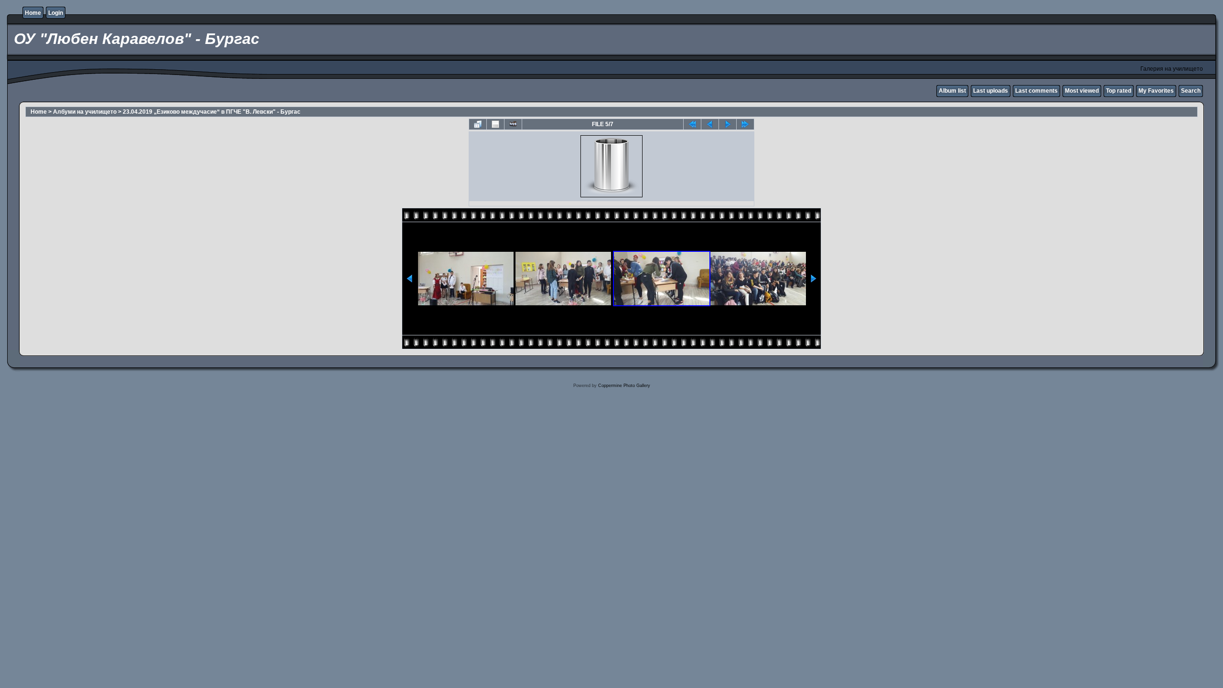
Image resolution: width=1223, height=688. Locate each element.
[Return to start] (692, 124)
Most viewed (1082, 90)
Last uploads (990, 90)
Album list (952, 90)
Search (1191, 90)
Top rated (1118, 90)
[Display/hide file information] (495, 124)
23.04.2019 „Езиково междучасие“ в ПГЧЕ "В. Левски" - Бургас (211, 111)
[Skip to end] (745, 124)
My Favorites (1156, 90)
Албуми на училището (85, 111)
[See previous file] (710, 124)
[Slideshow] (513, 124)
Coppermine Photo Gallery (624, 385)
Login (55, 13)
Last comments (1036, 90)
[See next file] (727, 124)
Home (33, 13)
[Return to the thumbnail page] (477, 124)
